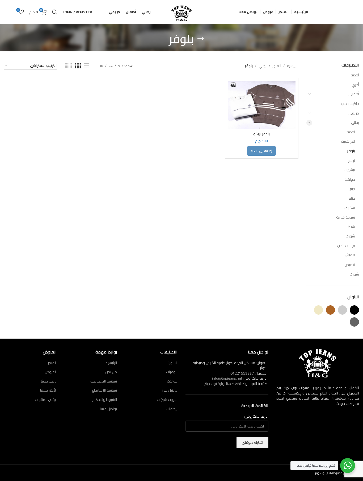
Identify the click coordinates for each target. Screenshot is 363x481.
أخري (355, 84)
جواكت (349, 179)
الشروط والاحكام (104, 399)
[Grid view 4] (78, 66)
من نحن (111, 371)
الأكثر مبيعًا (48, 390)
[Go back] (200, 39)
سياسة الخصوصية (103, 381)
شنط (351, 226)
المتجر (276, 65)
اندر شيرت (348, 141)
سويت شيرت (345, 217)
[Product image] (262, 105)
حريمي (353, 113)
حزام (352, 198)
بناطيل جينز (170, 390)
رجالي (355, 122)
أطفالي (353, 94)
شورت (350, 236)
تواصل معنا (108, 408)
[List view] (86, 66)
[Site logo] (181, 11)
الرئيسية (292, 65)
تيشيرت (349, 169)
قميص (349, 264)
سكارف (349, 207)
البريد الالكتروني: (256, 416)
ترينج (351, 160)
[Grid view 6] (68, 66)
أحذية (355, 75)
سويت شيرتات (167, 399)
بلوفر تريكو (261, 133)
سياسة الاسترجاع (104, 390)
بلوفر (351, 150)
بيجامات (172, 408)
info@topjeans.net (227, 378)
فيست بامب (346, 245)
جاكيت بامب (350, 103)
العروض (51, 371)
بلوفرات (172, 371)
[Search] (54, 12)
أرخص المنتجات (46, 399)
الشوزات (172, 362)
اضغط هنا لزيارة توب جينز (223, 383)
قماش (350, 255)
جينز (352, 188)
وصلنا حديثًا (49, 381)
